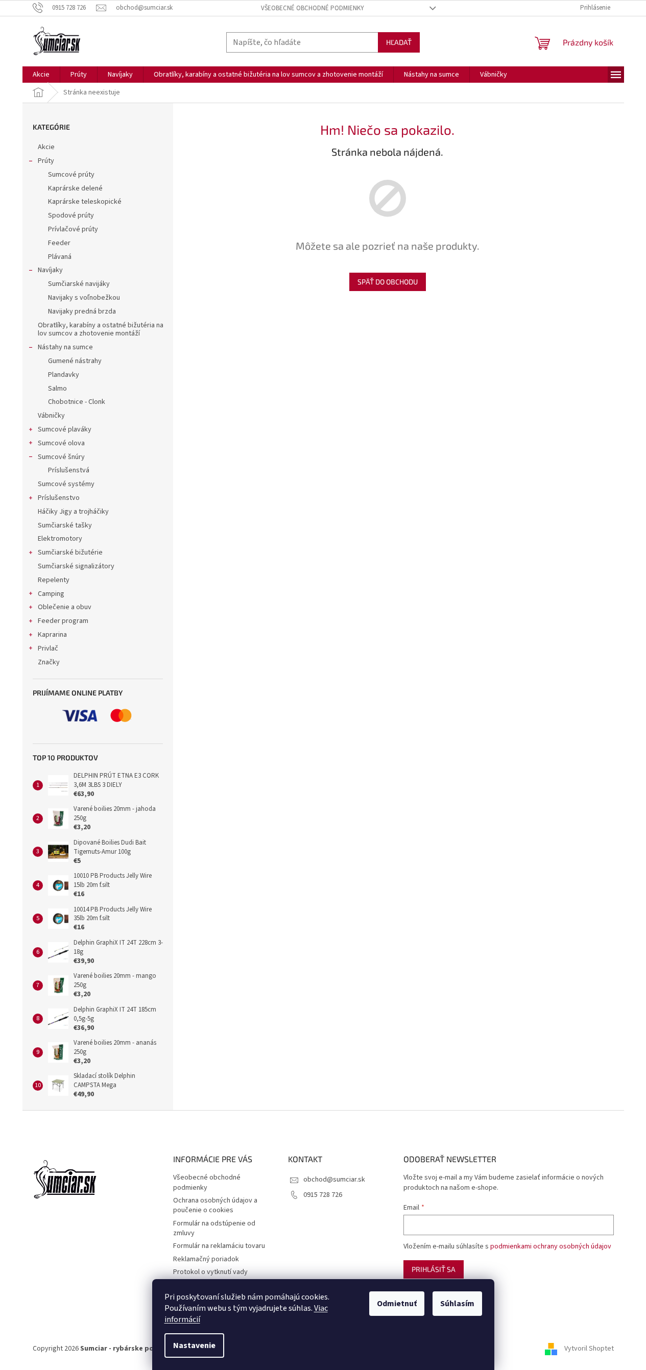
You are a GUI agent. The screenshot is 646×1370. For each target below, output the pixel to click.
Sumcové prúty (71, 175)
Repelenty (53, 580)
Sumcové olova (61, 443)
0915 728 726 (322, 1195)
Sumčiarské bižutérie (70, 552)
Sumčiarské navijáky (79, 284)
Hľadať (399, 42)
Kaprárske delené (75, 188)
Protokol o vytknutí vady (210, 1272)
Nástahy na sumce (65, 347)
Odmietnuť (397, 1303)
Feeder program (63, 621)
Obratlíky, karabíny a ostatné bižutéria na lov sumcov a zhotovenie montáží (100, 329)
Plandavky (63, 375)
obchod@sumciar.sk (334, 1179)
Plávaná (59, 257)
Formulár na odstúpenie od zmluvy (214, 1228)
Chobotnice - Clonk (76, 402)
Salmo (57, 388)
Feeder (59, 243)
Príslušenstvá (68, 470)
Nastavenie (194, 1345)
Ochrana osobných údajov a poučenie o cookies (215, 1205)
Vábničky (51, 416)
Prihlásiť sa (434, 1269)
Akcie (46, 147)
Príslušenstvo (59, 498)
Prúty (46, 161)
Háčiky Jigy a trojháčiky (73, 512)
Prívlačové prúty (73, 229)
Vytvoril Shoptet (589, 1349)
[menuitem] (41, 74)
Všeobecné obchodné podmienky (312, 8)
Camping (51, 594)
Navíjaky (50, 270)
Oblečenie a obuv (64, 607)
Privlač (48, 648)
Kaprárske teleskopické (85, 202)
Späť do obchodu (387, 281)
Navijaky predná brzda (82, 311)
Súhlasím (457, 1303)
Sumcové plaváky (64, 429)
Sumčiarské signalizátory (76, 566)
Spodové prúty (71, 215)
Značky (49, 662)
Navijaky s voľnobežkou (84, 298)
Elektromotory (60, 539)
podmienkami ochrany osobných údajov (550, 1246)
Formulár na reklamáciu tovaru (219, 1246)
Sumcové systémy (66, 484)
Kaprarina (52, 635)
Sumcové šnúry (61, 457)
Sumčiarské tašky (65, 525)
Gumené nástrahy (75, 361)
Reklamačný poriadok (206, 1259)
